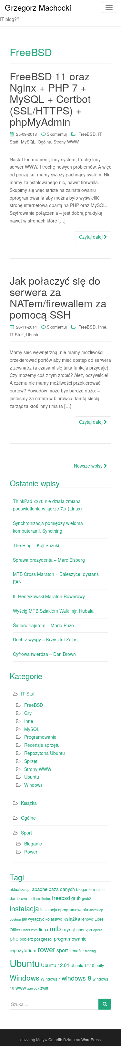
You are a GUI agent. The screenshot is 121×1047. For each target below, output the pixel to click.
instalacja (24, 908)
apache (39, 888)
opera (97, 929)
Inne (102, 327)
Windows (33, 785)
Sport (26, 832)
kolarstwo (53, 919)
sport (62, 950)
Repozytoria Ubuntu (44, 753)
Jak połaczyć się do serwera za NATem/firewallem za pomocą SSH (58, 297)
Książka (29, 803)
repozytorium (23, 950)
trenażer (76, 950)
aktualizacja (20, 889)
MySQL (28, 142)
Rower (30, 851)
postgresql (43, 939)
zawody (33, 988)
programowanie (70, 938)
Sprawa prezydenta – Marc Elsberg (49, 560)
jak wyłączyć (33, 919)
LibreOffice (29, 929)
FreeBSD (87, 134)
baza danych (62, 889)
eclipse (35, 898)
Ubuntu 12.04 (55, 965)
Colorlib (55, 1039)
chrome (99, 889)
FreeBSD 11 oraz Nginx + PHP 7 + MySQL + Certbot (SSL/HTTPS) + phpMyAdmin (50, 98)
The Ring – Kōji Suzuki (36, 545)
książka (72, 918)
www (20, 987)
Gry (28, 713)
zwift (44, 988)
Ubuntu (32, 334)
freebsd (61, 898)
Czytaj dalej (91, 236)
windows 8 (76, 978)
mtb (55, 928)
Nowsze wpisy (89, 465)
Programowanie (40, 737)
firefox (46, 898)
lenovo (87, 919)
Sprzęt (30, 761)
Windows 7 (50, 979)
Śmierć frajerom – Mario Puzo (43, 625)
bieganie (84, 889)
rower (46, 949)
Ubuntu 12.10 (82, 965)
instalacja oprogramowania (64, 910)
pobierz (26, 939)
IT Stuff (17, 334)
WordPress (91, 1039)
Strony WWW (66, 142)
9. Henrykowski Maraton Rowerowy (49, 596)
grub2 (86, 898)
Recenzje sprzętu (42, 745)
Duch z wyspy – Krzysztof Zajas (45, 639)
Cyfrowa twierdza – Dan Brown (44, 654)
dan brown (19, 898)
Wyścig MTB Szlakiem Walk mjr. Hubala (53, 610)
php (14, 938)
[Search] (104, 1004)
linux (43, 929)
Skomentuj (57, 134)
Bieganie (33, 843)
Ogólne (44, 142)
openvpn (84, 930)
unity (100, 965)
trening (90, 950)
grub (76, 898)
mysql (68, 929)
